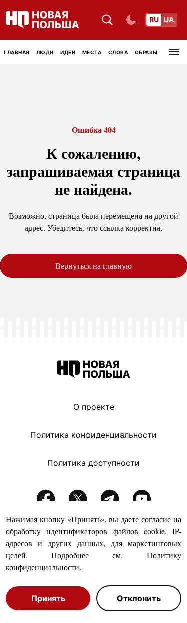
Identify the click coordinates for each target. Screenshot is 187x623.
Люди (45, 52)
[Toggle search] (107, 20)
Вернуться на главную (93, 265)
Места (92, 52)
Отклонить (139, 598)
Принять (48, 598)
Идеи (67, 52)
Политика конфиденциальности (93, 435)
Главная (17, 52)
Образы (146, 52)
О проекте (93, 407)
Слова (118, 52)
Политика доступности (93, 463)
